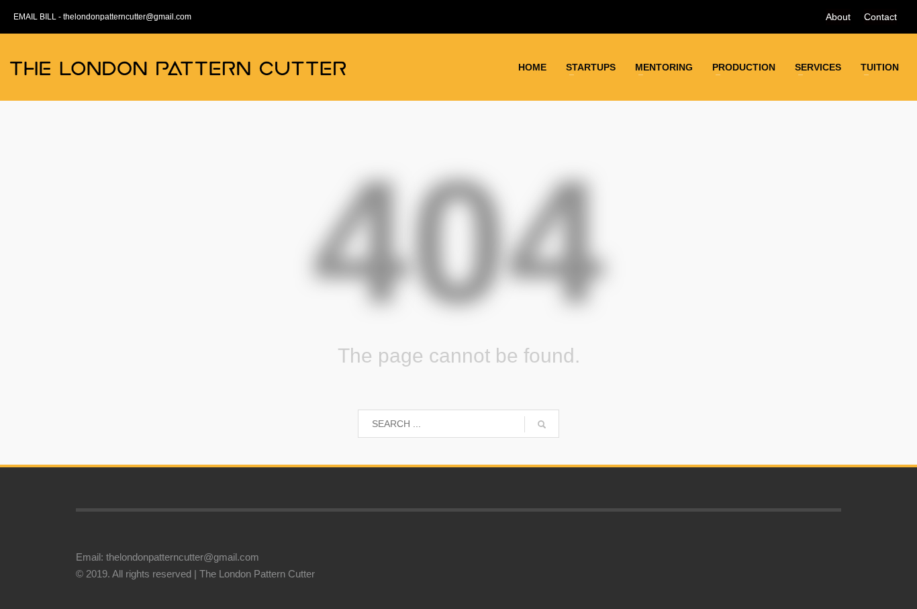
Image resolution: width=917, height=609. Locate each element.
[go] (541, 424)
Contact (880, 16)
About (838, 16)
